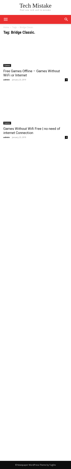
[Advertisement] (35, 181)
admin (6, 79)
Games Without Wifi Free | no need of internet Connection (31, 131)
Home (6, 27)
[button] (66, 19)
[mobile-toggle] (5, 19)
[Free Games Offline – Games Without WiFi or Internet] (35, 52)
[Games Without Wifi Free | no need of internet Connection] (35, 106)
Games (7, 65)
